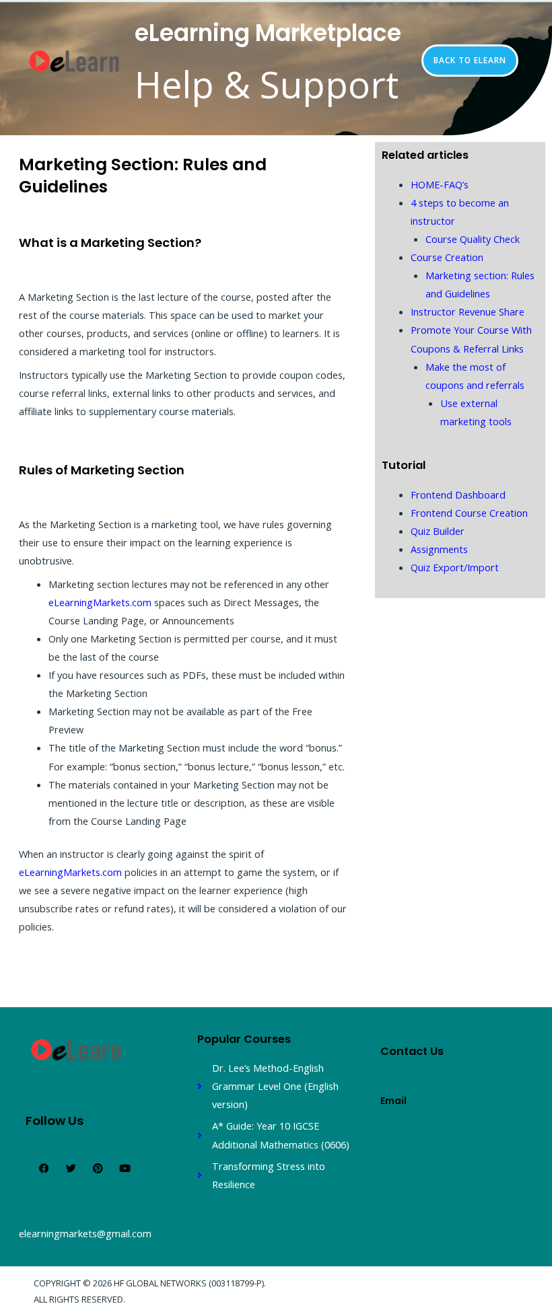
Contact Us (412, 1051)
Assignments (439, 549)
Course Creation (447, 257)
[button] (469, 60)
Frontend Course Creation (469, 512)
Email (393, 1101)
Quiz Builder (437, 531)
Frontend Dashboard (458, 494)
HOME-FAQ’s (440, 184)
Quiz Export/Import (455, 567)
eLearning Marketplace (268, 33)
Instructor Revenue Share (467, 311)
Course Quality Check (472, 239)
